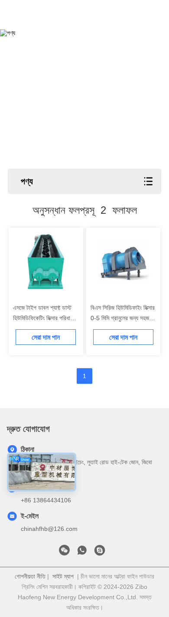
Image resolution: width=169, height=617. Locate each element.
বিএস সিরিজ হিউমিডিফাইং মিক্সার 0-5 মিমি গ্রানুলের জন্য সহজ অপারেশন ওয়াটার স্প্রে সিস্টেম (123, 318)
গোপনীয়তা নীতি (30, 576)
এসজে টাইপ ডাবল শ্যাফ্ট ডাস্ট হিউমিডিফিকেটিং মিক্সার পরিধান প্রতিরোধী (43, 318)
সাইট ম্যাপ (63, 576)
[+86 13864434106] (100, 552)
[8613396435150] (82, 552)
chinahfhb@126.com (49, 528)
